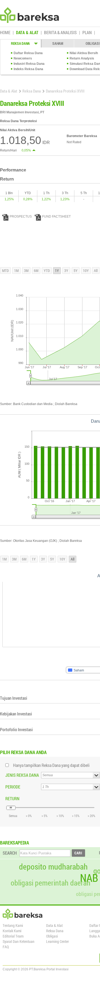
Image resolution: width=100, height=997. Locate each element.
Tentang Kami (13, 925)
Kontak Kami (12, 930)
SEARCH (10, 853)
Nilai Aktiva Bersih (84, 53)
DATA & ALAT (27, 33)
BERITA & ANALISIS (60, 33)
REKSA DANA (20, 43)
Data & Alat (8, 91)
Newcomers (23, 58)
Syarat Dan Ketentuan (18, 941)
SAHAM (57, 43)
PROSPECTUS (21, 216)
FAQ (6, 946)
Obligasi (52, 936)
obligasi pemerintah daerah (50, 883)
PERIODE (12, 787)
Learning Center (57, 941)
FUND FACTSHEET (56, 216)
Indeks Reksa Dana (28, 69)
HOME (5, 33)
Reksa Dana (31, 91)
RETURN (12, 798)
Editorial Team (13, 936)
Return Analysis (82, 58)
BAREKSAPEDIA (14, 842)
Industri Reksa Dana (29, 64)
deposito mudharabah (53, 867)
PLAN (87, 33)
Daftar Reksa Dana (28, 53)
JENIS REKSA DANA (22, 775)
